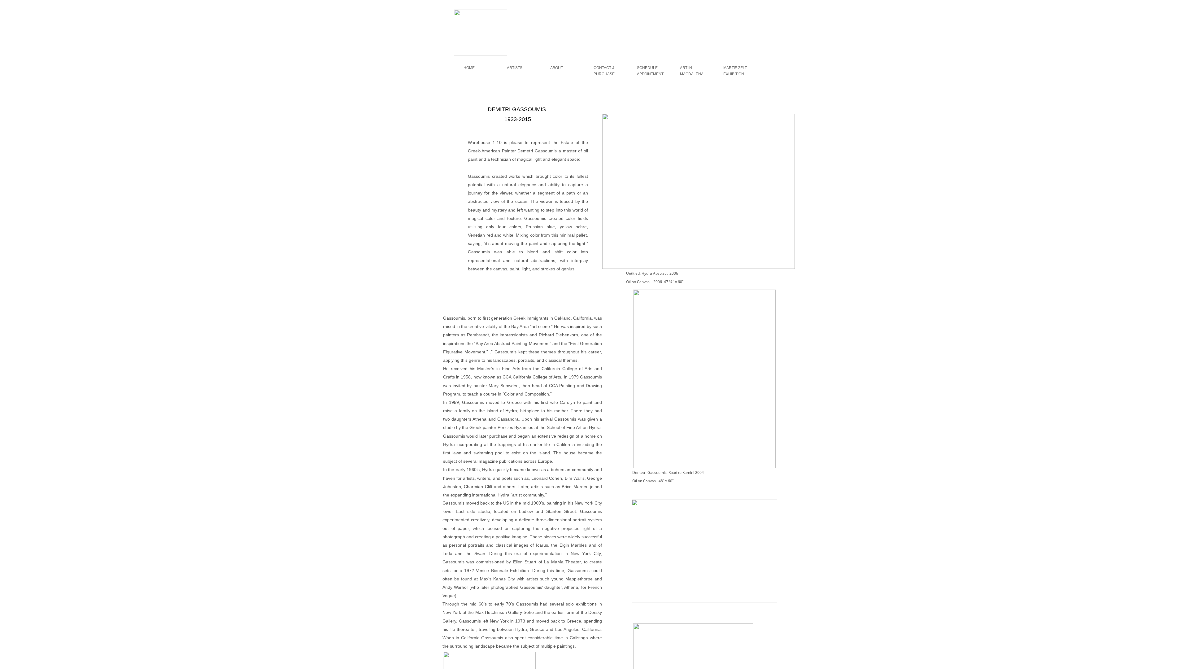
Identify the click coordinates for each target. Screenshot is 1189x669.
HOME (469, 68)
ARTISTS (514, 68)
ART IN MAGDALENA (691, 71)
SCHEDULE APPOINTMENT (650, 71)
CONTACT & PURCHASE (604, 71)
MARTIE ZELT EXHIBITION (735, 71)
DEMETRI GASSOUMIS (778, 71)
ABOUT (556, 68)
